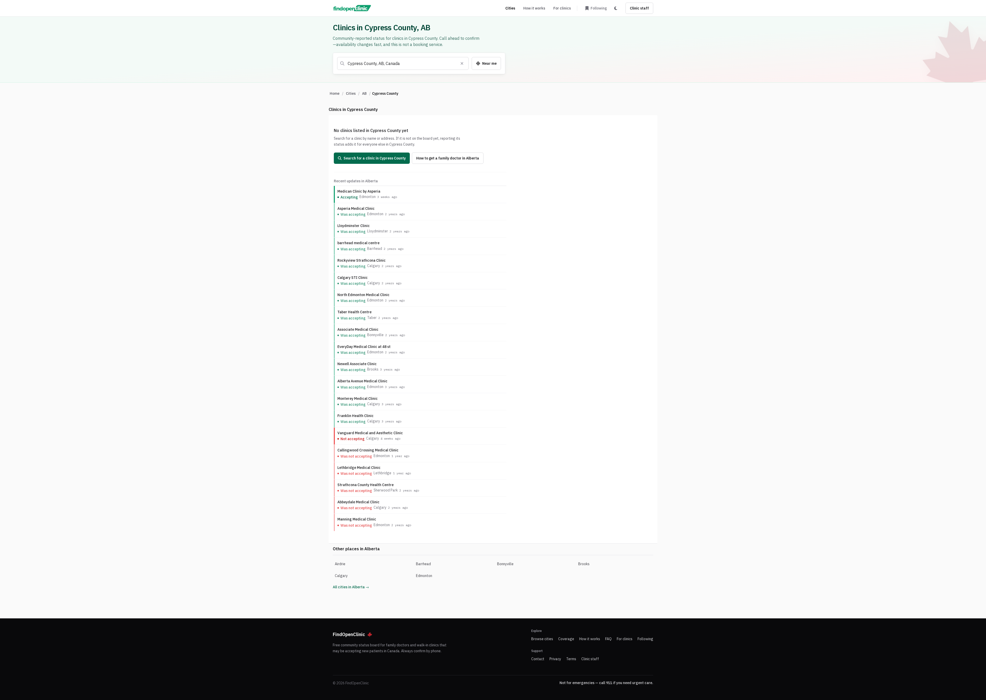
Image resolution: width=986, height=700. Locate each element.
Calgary (341, 575)
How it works (534, 8)
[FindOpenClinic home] (352, 8)
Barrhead (423, 564)
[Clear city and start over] (462, 63)
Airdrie (340, 564)
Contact (537, 659)
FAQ (608, 639)
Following (645, 639)
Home (334, 93)
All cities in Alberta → (351, 587)
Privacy (555, 659)
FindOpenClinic (349, 634)
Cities (510, 8)
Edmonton (424, 575)
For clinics (562, 8)
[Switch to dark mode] (615, 8)
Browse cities (542, 639)
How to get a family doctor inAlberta (447, 158)
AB (364, 93)
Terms (571, 659)
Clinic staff (639, 8)
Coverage (566, 639)
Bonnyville (505, 564)
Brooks (584, 564)
